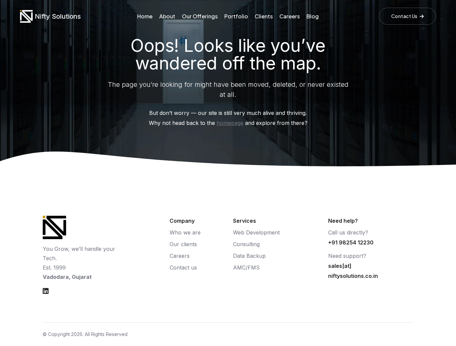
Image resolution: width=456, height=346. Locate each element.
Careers (289, 16)
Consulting (246, 244)
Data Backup (249, 255)
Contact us (183, 267)
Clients (264, 16)
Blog (312, 16)
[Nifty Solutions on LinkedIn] (46, 291)
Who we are (185, 232)
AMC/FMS (246, 267)
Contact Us (404, 16)
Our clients (183, 244)
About (167, 16)
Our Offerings (200, 16)
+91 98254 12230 (351, 242)
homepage (230, 123)
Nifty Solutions (58, 16)
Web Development (256, 232)
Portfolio (236, 16)
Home (145, 16)
